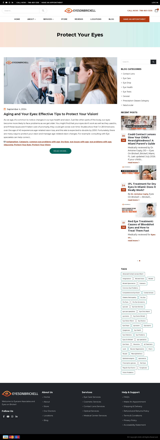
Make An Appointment (134, 19)
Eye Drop (127, 83)
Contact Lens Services (94, 406)
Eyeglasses (126, 330)
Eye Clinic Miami (144, 311)
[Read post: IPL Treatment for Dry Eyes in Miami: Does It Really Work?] (138, 172)
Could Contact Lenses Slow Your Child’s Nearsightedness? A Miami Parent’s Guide (142, 139)
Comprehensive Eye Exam (131, 292)
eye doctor (126, 316)
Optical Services (91, 411)
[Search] (43, 10)
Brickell (150, 278)
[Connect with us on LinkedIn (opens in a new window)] (16, 416)
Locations (95, 19)
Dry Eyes (65, 142)
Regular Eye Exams (129, 368)
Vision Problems (128, 372)
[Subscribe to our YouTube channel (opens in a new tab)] (6, 2)
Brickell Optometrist (129, 283)
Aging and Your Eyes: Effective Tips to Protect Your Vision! (51, 114)
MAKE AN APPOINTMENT (52, 2)
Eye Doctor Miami (128, 321)
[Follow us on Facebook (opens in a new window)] (4, 416)
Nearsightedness (136, 353)
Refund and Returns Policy (136, 411)
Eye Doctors (142, 321)
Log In (155, 2)
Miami (150, 349)
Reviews (79, 19)
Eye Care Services (137, 307)
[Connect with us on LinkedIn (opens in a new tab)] (12, 2)
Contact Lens (129, 74)
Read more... (61, 151)
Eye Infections (127, 335)
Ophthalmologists (128, 358)
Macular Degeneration (137, 349)
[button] (138, 261)
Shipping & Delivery (133, 406)
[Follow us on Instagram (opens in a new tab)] (9, 2)
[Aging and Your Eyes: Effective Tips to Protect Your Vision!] (60, 80)
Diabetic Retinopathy (129, 297)
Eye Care (127, 78)
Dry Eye (142, 297)
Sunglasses (143, 368)
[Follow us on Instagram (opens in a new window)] (12, 416)
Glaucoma (8, 145)
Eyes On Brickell (128, 339)
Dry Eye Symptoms (138, 302)
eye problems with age (101, 142)
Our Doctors (50, 411)
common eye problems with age (44, 142)
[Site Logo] (80, 10)
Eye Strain (126, 344)
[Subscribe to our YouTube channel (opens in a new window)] (8, 416)
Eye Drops (126, 325)
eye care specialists (129, 311)
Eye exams (147, 325)
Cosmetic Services (92, 402)
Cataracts (23, 142)
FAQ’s (126, 397)
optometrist (142, 358)
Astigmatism (12, 142)
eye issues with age (79, 142)
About (30, 19)
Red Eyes (143, 363)
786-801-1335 (33, 2)
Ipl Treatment (148, 344)
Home (17, 19)
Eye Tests (127, 92)
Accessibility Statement (135, 425)
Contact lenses (148, 292)
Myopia (125, 353)
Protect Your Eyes (22, 145)
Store (64, 19)
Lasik (124, 349)
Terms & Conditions (133, 415)
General (126, 96)
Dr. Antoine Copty (139, 194)
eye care (125, 307)
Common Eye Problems (130, 288)
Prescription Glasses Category (136, 101)
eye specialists (141, 339)
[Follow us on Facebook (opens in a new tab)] (3, 2)
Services (47, 19)
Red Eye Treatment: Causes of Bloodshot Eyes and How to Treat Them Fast (141, 226)
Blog (111, 19)
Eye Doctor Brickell (139, 316)
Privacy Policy (130, 420)
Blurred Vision (139, 278)
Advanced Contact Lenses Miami (133, 274)
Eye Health (128, 87)
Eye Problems (140, 335)
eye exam (136, 325)
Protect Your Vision (41, 145)
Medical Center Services (95, 415)
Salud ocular (128, 105)
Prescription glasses (129, 363)
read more (133, 162)
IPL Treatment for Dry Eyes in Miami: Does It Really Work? (142, 187)
